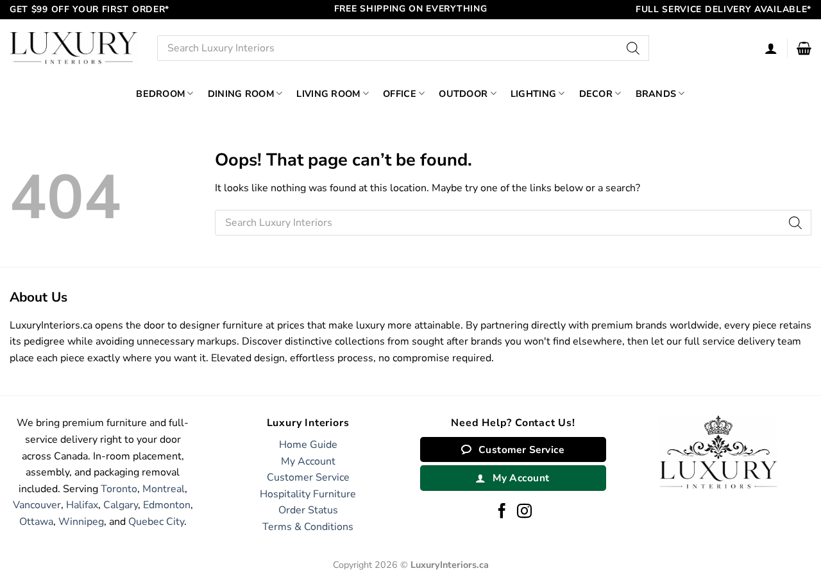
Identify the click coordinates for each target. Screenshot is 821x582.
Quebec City (156, 522)
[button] (804, 48)
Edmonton (166, 505)
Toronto (119, 489)
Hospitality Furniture (308, 494)
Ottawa (36, 522)
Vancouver (37, 505)
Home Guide (308, 445)
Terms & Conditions (307, 527)
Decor (596, 93)
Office (399, 93)
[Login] (771, 48)
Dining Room (241, 93)
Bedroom (160, 93)
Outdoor (463, 93)
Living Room (328, 93)
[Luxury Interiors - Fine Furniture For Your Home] (74, 48)
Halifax (82, 505)
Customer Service (308, 477)
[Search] (633, 48)
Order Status (308, 510)
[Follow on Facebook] (502, 512)
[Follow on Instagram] (524, 512)
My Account (308, 461)
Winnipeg (81, 522)
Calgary (120, 505)
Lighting (533, 93)
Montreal (163, 489)
